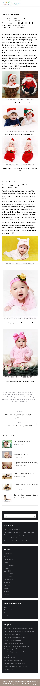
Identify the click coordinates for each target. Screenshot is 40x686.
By (14, 401)
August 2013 (8, 583)
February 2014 (8, 574)
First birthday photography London (14, 652)
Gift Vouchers (19, 66)
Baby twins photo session (22, 441)
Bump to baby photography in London (26, 495)
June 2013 (7, 585)
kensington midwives (10, 655)
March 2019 (7, 556)
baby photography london (15, 397)
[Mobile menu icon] (37, 3)
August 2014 (8, 568)
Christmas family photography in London (16, 646)
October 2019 (8, 553)
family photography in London (13, 649)
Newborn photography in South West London (26, 485)
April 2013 (7, 591)
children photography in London (13, 643)
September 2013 (9, 580)
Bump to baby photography (12, 640)
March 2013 (7, 594)
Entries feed (8, 610)
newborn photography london (26, 399)
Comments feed (9, 613)
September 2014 (9, 565)
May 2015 (7, 562)
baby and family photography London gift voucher (19, 631)
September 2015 (9, 559)
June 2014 (7, 571)
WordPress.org (8, 616)
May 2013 (7, 588)
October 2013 (8, 577)
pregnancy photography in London (14, 663)
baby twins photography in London (14, 637)
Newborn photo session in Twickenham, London (22, 453)
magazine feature (9, 658)
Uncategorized (8, 669)
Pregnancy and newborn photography (26, 463)
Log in (6, 607)
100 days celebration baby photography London (18, 629)
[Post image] (7, 444)
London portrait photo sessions (24, 473)
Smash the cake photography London (15, 666)
